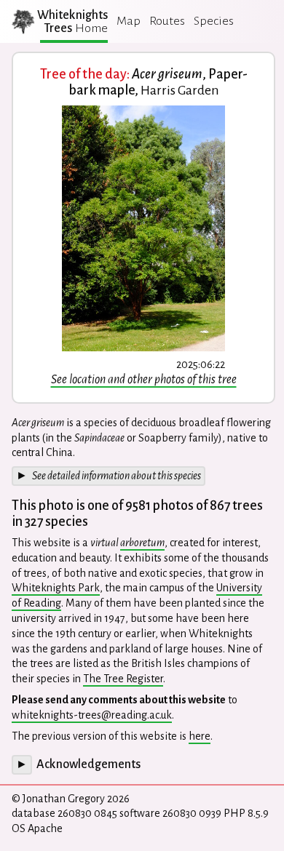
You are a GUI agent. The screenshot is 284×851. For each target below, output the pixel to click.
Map (129, 21)
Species (214, 21)
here (199, 736)
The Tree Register (123, 678)
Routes (167, 21)
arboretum (142, 542)
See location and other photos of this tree (144, 379)
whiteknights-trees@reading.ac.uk (92, 715)
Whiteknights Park (56, 588)
